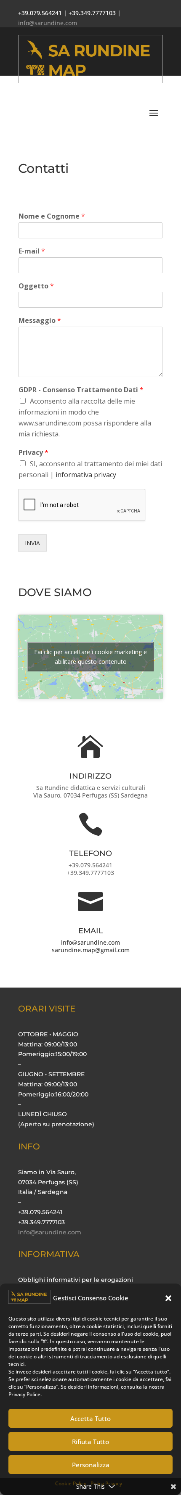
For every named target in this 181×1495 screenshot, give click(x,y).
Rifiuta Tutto (90, 1441)
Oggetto (36, 286)
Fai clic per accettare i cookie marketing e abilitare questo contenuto (90, 657)
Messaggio (40, 320)
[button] (168, 1298)
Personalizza (90, 1465)
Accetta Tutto (90, 1418)
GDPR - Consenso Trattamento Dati (81, 390)
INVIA (32, 543)
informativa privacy (86, 474)
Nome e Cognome (52, 216)
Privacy (33, 452)
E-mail (32, 251)
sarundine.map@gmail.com (91, 950)
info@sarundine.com (90, 942)
